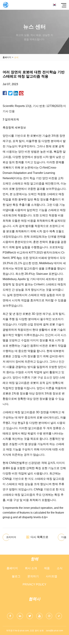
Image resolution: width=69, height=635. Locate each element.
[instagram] (49, 616)
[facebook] (10, 616)
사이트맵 (51, 576)
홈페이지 (7, 57)
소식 (59, 568)
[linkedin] (20, 616)
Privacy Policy (34, 584)
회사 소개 (31, 568)
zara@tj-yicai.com (54, 630)
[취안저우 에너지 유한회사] (6, 5)
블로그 (16, 576)
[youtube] (39, 616)
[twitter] (30, 616)
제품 (47, 568)
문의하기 (33, 576)
